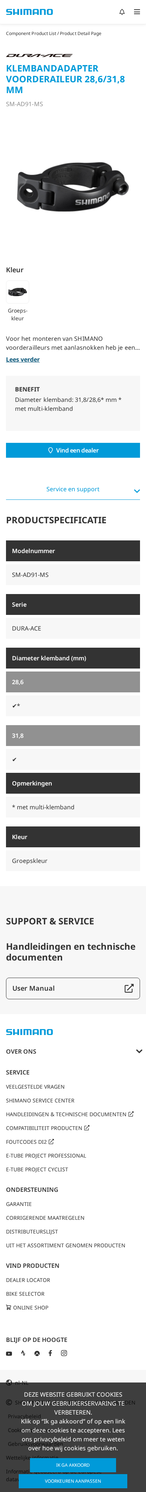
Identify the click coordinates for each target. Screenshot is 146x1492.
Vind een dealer (77, 450)
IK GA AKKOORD (73, 1465)
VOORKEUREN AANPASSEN (73, 1481)
